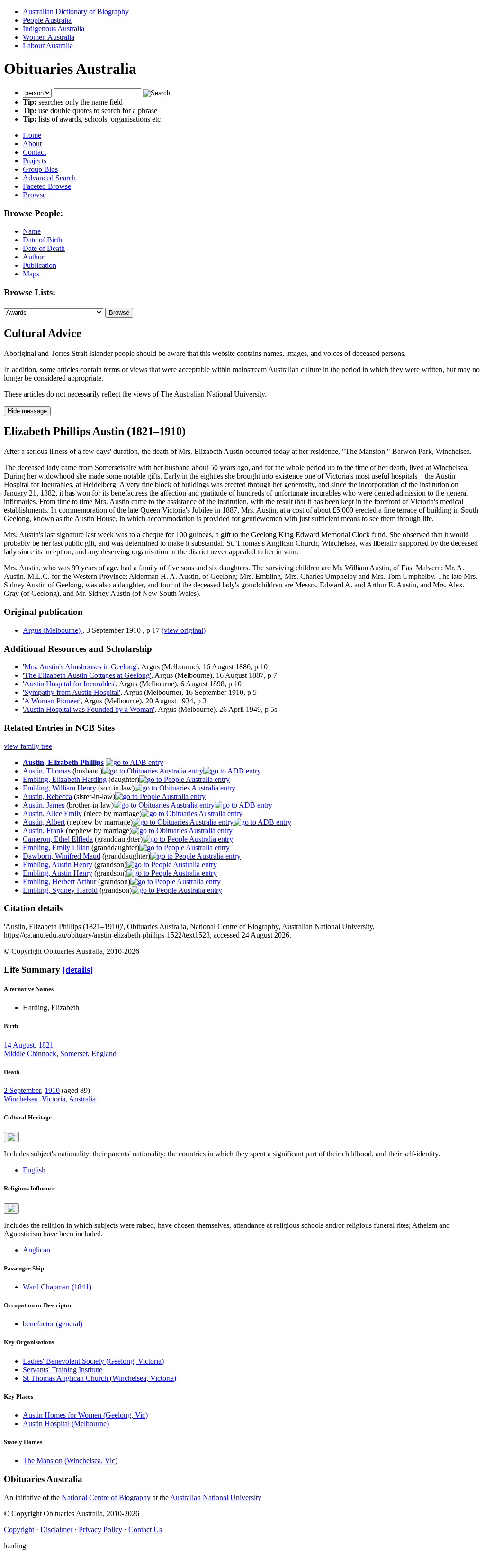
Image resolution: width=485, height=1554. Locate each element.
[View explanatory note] (11, 1137)
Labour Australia (48, 46)
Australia (82, 1099)
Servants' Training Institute (62, 1370)
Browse (34, 195)
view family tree (28, 746)
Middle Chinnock (30, 1053)
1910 (52, 1090)
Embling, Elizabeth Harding (65, 779)
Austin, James (43, 805)
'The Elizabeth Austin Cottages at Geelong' (87, 675)
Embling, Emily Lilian (56, 848)
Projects (34, 161)
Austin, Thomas (47, 771)
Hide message (27, 411)
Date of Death (44, 248)
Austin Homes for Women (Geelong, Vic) (85, 1415)
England (104, 1053)
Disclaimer (56, 1530)
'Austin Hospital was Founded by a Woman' (88, 709)
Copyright (19, 1530)
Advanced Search (49, 178)
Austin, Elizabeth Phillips (63, 762)
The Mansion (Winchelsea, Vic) (70, 1460)
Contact (34, 152)
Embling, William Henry (59, 788)
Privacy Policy (100, 1530)
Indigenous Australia (53, 29)
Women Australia (48, 37)
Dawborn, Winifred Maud (61, 856)
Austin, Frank (43, 830)
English (34, 1170)
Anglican (36, 1250)
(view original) (184, 630)
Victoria (53, 1099)
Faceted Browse (47, 186)
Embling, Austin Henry (57, 865)
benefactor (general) (52, 1324)
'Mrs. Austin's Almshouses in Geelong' (80, 667)
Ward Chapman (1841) (57, 1287)
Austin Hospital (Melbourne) (66, 1424)
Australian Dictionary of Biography (76, 12)
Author (33, 257)
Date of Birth (42, 240)
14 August (19, 1045)
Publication (39, 265)
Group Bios (40, 169)
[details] (78, 970)
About (32, 144)
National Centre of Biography (106, 1497)
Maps (31, 274)
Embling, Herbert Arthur (59, 882)
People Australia (47, 20)
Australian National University (215, 1497)
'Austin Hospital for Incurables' (69, 684)
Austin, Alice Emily (52, 813)
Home (32, 135)
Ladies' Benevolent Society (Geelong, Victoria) (93, 1361)
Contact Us (145, 1530)
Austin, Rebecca (47, 796)
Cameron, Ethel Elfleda (58, 839)
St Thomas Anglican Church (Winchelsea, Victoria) (99, 1378)
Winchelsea (21, 1099)
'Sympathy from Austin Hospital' (71, 692)
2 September (22, 1090)
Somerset (74, 1053)
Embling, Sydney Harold (60, 890)
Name (32, 231)
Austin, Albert (44, 822)
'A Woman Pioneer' (52, 701)
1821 (46, 1045)
